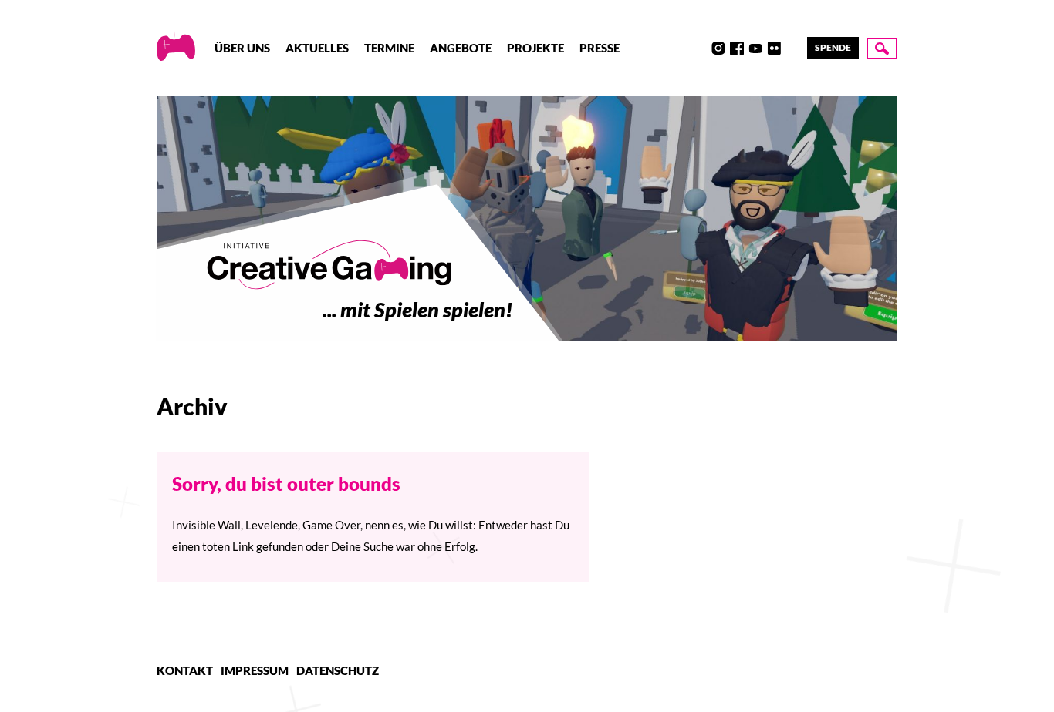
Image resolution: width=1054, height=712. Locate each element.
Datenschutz (337, 670)
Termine (389, 48)
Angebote (461, 48)
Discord (700, 48)
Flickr (774, 48)
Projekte (535, 48)
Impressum (255, 670)
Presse (599, 48)
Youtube (755, 48)
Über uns (242, 48)
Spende (833, 47)
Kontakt (185, 670)
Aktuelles (317, 48)
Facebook (737, 48)
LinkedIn (792, 48)
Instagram (718, 48)
